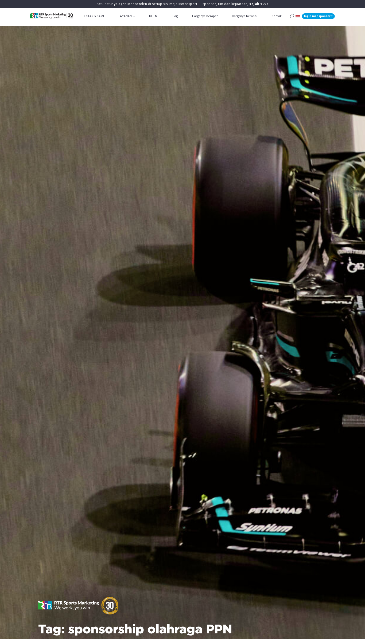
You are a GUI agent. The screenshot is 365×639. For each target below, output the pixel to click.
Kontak (277, 16)
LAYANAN (125, 16)
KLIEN (153, 16)
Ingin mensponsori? (318, 16)
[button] (298, 16)
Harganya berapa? (205, 16)
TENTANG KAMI (93, 16)
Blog (175, 16)
